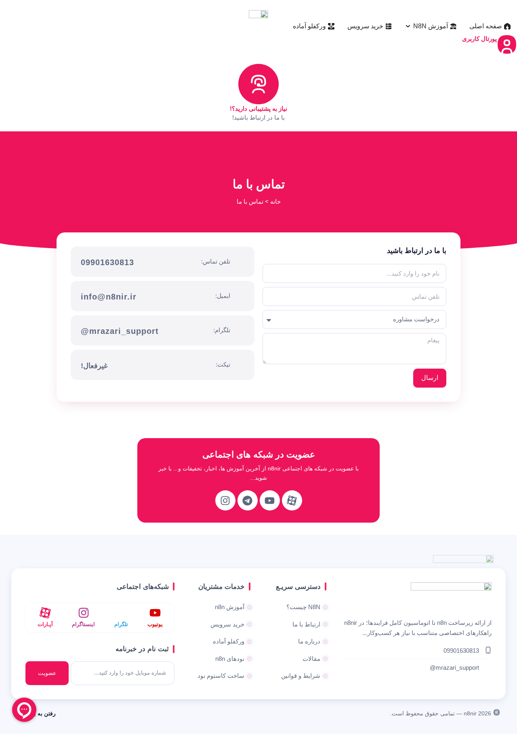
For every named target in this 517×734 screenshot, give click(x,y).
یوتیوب (155, 624)
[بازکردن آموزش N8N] (408, 26)
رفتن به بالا (42, 713)
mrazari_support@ (120, 331)
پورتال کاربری (479, 38)
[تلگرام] (121, 612)
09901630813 (107, 262)
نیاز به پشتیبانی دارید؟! (258, 108)
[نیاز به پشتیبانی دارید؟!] (258, 84)
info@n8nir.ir (109, 296)
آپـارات (45, 624)
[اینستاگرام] (83, 612)
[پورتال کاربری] (507, 44)
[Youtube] (270, 500)
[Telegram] (247, 500)
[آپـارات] (45, 612)
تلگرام (121, 624)
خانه (275, 201)
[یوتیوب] (155, 612)
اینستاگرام (83, 624)
